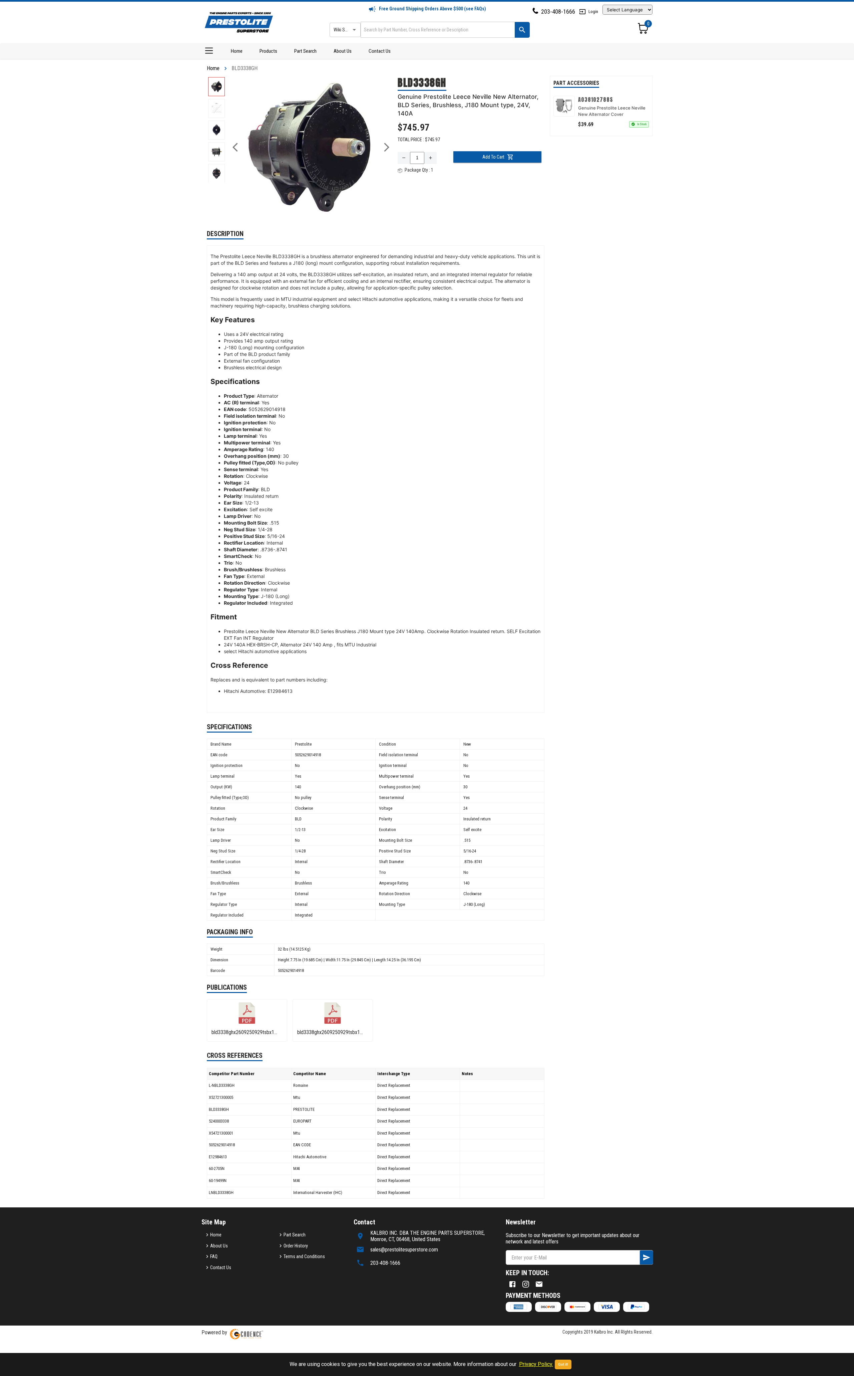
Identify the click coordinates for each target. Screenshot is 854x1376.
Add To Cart (493, 157)
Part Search (305, 51)
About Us (343, 51)
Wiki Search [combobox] (345, 29)
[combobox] (437, 29)
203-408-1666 (558, 11)
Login (593, 11)
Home (237, 51)
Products (268, 51)
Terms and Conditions (304, 1256)
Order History (296, 1245)
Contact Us (380, 51)
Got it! (563, 1364)
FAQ (214, 1256)
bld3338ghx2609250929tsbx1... (244, 1032)
